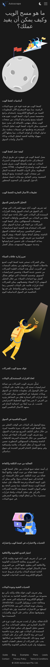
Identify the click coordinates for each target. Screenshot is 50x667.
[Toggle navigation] (46, 4)
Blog (14, 655)
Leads (45, 655)
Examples (24, 655)
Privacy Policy (19, 659)
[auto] (40, 4)
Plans (35, 655)
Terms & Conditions (39, 659)
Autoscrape (14, 3)
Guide (5, 655)
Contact (5, 659)
